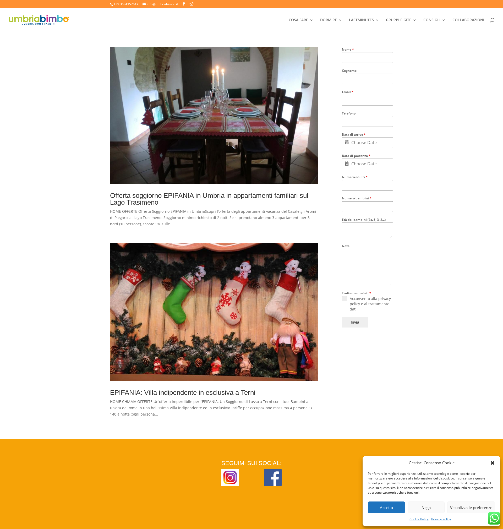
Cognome (349, 70)
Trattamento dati (356, 293)
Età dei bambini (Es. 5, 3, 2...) (364, 219)
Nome (348, 49)
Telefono (349, 113)
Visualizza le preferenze (471, 507)
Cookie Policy (419, 519)
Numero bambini (356, 198)
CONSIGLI (431, 20)
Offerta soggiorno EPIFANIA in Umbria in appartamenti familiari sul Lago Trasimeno (209, 199)
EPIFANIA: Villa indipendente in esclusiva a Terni (182, 392)
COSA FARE (298, 20)
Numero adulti (355, 177)
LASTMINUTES (361, 20)
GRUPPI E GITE (398, 20)
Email (347, 92)
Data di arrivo (354, 134)
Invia (355, 322)
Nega (426, 507)
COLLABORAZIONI (468, 20)
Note (345, 246)
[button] (492, 463)
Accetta (386, 507)
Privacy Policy (441, 519)
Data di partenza (356, 156)
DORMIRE (328, 20)
